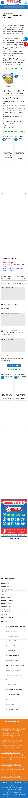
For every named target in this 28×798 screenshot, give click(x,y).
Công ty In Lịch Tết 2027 (12, 636)
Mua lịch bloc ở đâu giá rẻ (12, 655)
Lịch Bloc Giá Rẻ (16, 752)
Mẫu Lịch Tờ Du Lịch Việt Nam (9, 330)
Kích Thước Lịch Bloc (6, 750)
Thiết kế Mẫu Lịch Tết (8, 13)
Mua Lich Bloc (5, 757)
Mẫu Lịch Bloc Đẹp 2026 (7, 776)
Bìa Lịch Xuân (17, 735)
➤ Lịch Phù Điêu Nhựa (7, 609)
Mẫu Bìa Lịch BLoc (20, 757)
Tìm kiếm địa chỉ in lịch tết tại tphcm (15, 665)
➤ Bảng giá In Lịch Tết (7, 617)
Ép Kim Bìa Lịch (17, 776)
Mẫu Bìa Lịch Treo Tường (7, 764)
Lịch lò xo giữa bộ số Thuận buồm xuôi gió (7, 395)
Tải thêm (14, 365)
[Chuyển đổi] (26, 583)
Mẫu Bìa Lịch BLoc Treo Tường (8, 762)
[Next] (25, 85)
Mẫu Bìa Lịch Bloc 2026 (7, 759)
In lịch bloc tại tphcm (11, 684)
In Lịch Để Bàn (5, 356)
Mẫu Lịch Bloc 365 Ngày (7, 766)
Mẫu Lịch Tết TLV (10, 699)
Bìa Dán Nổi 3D (19, 726)
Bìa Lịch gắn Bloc (5, 733)
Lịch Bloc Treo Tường (6, 754)
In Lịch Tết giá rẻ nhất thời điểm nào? (15, 626)
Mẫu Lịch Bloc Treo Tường (7, 771)
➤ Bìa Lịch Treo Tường (7, 589)
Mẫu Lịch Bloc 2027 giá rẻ (12, 645)
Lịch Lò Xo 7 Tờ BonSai (8, 91)
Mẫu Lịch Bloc (17, 764)
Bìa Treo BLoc (12, 738)
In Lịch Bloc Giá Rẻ (6, 747)
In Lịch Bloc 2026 (18, 745)
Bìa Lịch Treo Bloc (15, 733)
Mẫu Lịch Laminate (11, 680)
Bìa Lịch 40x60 (5, 728)
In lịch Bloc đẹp (10, 704)
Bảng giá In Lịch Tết (11, 641)
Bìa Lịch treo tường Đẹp (7, 735)
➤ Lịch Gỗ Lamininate (7, 600)
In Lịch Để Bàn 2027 (11, 650)
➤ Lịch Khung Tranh (6, 606)
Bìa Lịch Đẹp (4, 738)
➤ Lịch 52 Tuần (5, 592)
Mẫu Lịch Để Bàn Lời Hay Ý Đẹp (9, 304)
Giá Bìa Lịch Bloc (17, 740)
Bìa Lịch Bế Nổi (5, 730)
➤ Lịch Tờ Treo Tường (7, 612)
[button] (2, 2)
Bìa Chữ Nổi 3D (10, 726)
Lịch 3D (14, 750)
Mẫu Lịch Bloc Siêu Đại (18, 769)
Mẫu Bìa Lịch (12, 757)
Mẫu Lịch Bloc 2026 (18, 766)
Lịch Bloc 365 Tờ (21, 750)
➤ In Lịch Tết (4, 614)
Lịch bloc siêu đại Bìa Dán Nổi (20, 154)
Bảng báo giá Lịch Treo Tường (14, 689)
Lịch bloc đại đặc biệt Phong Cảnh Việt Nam (21, 395)
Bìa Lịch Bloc (12, 728)
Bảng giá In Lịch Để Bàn (12, 709)
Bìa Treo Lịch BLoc (20, 738)
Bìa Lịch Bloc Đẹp (21, 728)
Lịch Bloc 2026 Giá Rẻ (6, 752)
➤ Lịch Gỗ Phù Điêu (6, 603)
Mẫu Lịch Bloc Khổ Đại (6, 769)
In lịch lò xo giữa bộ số (12, 660)
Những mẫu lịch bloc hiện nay (14, 675)
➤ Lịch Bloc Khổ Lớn (6, 583)
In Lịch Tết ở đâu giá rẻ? (12, 631)
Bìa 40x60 (4, 726)
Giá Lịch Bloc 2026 (13, 742)
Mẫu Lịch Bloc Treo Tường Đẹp (8, 774)
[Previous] (3, 85)
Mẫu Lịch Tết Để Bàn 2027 (13, 670)
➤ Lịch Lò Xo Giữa (6, 597)
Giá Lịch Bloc (4, 742)
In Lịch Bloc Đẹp (15, 747)
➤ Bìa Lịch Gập (5, 594)
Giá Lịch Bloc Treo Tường (7, 745)
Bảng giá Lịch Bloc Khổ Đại (13, 694)
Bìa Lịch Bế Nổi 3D (14, 730)
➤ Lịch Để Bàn (5, 586)
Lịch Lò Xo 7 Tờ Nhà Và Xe (20, 91)
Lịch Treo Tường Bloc (17, 754)
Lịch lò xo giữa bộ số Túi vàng (8, 154)
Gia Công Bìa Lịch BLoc (7, 740)
